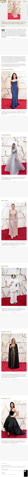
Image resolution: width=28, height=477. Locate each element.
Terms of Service (11, 474)
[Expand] (24, 470)
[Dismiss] (26, 470)
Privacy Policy (15, 474)
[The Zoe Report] (3, 1)
